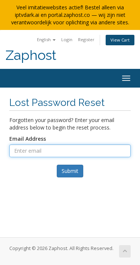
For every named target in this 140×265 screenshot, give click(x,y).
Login (66, 39)
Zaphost (31, 55)
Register (86, 39)
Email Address (27, 138)
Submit (70, 170)
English (44, 39)
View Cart (120, 40)
